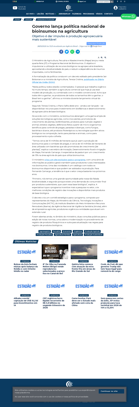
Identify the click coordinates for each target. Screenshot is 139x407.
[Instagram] (121, 1)
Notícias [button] (50, 14)
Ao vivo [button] (30, 14)
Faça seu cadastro (122, 8)
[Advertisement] (69, 340)
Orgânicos (78, 231)
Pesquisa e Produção (45, 19)
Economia (67, 231)
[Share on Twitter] (66, 51)
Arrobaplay (64, 14)
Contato (108, 14)
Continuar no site (109, 391)
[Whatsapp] (124, 1)
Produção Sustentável (93, 235)
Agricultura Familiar (62, 235)
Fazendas (76, 14)
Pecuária (56, 231)
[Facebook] (117, 1)
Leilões (40, 14)
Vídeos (99, 14)
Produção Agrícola (92, 231)
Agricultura (77, 235)
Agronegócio (44, 231)
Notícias (28, 19)
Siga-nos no (85, 46)
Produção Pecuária (44, 235)
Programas (88, 14)
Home (17, 19)
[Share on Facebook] (61, 51)
